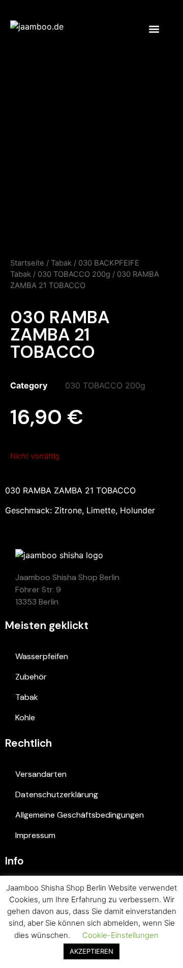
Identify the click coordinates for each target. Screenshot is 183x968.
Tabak (61, 263)
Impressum (35, 835)
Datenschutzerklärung (56, 794)
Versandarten (41, 774)
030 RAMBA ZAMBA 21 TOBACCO (70, 490)
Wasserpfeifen (41, 656)
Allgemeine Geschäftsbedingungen (79, 814)
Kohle (25, 717)
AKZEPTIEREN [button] (91, 951)
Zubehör (31, 676)
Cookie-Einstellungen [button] (120, 935)
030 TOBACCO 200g (74, 274)
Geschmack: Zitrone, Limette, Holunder (80, 510)
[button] (153, 28)
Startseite (27, 263)
